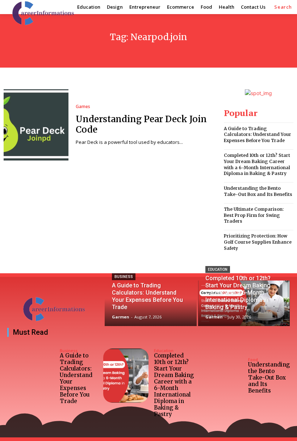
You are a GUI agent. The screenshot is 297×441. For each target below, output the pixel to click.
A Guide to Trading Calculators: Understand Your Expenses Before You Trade (257, 135)
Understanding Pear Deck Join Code (141, 124)
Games (83, 106)
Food (253, 359)
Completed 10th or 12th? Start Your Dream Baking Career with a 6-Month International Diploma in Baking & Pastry (174, 385)
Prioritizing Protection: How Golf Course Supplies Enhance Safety (258, 242)
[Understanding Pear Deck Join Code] (36, 124)
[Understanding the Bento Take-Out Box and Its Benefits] (220, 375)
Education (217, 269)
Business (123, 277)
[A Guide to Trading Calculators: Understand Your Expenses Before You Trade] (150, 303)
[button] (283, 7)
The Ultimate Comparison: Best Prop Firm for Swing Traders (254, 215)
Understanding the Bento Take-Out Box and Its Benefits (258, 191)
